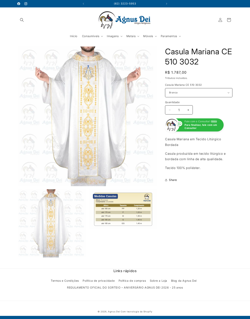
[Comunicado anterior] (83, 3)
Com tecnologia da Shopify (136, 311)
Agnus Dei (114, 311)
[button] (22, 20)
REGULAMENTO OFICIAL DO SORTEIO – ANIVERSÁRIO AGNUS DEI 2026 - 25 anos (125, 287)
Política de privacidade (99, 280)
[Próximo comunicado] (166, 3)
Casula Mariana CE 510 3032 (183, 84)
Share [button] (173, 179)
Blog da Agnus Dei (184, 280)
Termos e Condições (65, 280)
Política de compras (132, 280)
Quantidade (172, 102)
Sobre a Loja (158, 280)
